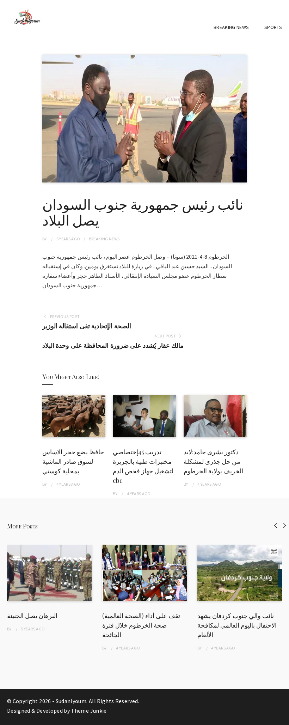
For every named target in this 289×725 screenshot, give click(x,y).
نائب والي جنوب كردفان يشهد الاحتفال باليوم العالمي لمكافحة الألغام (237, 625)
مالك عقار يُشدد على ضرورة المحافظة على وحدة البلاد (113, 345)
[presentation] (275, 525)
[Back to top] (282, 718)
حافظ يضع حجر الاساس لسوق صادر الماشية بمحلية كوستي (73, 461)
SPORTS (273, 27)
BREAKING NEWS (231, 27)
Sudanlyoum (71, 701)
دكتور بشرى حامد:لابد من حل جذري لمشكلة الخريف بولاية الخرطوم (213, 461)
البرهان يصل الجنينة (32, 615)
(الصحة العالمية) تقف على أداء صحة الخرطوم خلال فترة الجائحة (141, 625)
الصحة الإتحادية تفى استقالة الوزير (86, 326)
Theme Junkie (88, 710)
